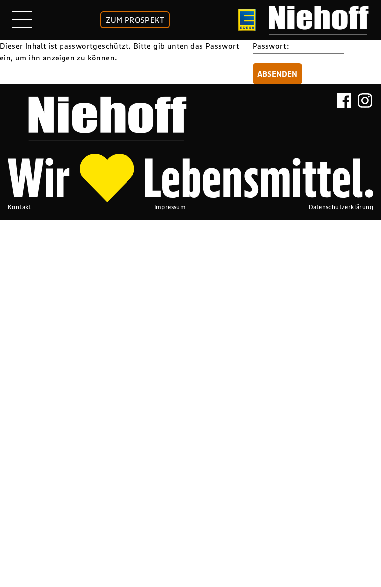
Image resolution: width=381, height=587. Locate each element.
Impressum (170, 207)
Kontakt (19, 207)
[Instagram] (365, 114)
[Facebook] (344, 114)
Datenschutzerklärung (341, 207)
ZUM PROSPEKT (135, 20)
